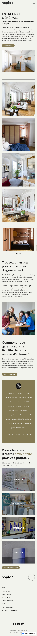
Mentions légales (7, 600)
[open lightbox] (18, 99)
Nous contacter (7, 594)
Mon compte (6, 597)
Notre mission (6, 591)
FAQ (3, 604)
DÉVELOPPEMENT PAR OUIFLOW (19, 633)
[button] (33, 3)
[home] (7, 3)
